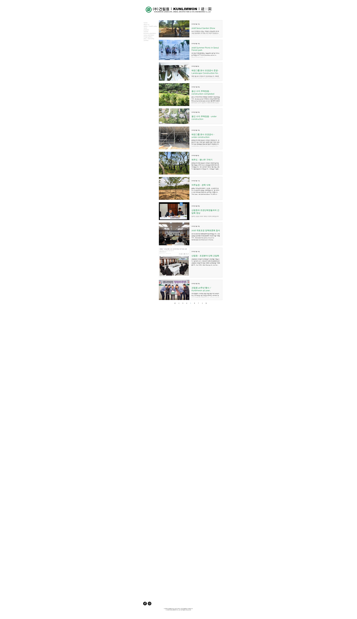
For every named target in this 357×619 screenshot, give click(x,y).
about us (146, 24)
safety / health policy (150, 26)
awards (146, 31)
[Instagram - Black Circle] (149, 603)
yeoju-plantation (149, 35)
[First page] (175, 303)
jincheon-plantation (150, 33)
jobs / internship (149, 38)
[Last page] (206, 303)
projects (146, 30)
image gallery (148, 37)
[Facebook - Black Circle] (145, 603)
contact (146, 40)
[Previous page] (179, 303)
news (145, 28)
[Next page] (202, 303)
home (145, 23)
